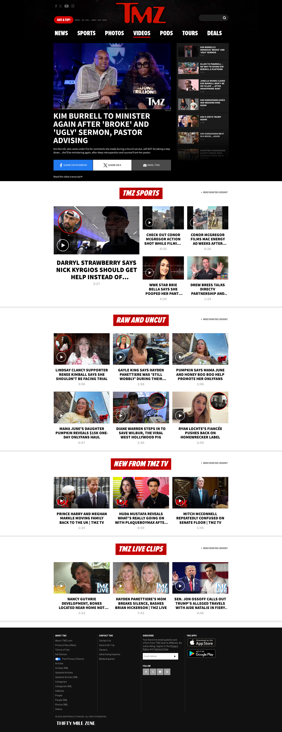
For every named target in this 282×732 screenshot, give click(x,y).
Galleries (59, 691)
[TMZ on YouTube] (160, 672)
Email (153, 165)
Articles (59, 663)
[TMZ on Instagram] (73, 6)
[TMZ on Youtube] (66, 6)
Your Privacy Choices (73, 659)
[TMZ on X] (61, 6)
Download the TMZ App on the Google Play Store (201, 653)
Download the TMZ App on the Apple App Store (201, 642)
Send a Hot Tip (106, 645)
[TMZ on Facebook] (56, 6)
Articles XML (61, 668)
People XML (61, 700)
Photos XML (61, 704)
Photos (114, 33)
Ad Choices (61, 654)
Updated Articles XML (66, 677)
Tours (190, 33)
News (61, 33)
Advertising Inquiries (109, 654)
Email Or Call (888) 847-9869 (91, 20)
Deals (214, 33)
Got (63, 20)
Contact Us (105, 640)
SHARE (114, 165)
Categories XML (63, 686)
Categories (61, 681)
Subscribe (175, 656)
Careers (103, 649)
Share (75, 165)
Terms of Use (62, 649)
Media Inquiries (107, 659)
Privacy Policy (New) (65, 645)
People (58, 695)
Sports (86, 33)
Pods (166, 33)
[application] (112, 76)
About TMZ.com (63, 640)
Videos (141, 33)
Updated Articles (64, 672)
